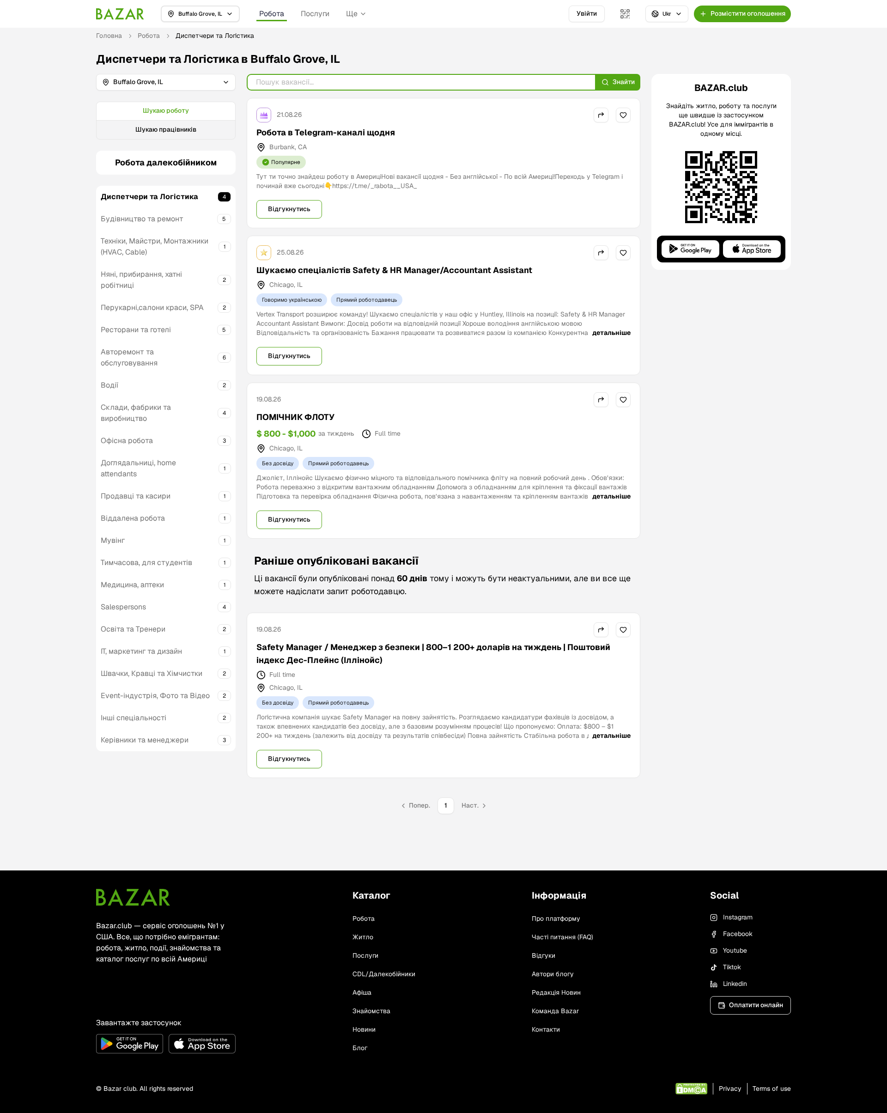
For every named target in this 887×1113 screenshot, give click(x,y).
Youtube (735, 950)
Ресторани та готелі (136, 330)
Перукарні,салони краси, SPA (152, 307)
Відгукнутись (289, 209)
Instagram (738, 917)
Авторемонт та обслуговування (129, 357)
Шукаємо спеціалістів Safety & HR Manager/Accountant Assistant (394, 270)
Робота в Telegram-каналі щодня (325, 132)
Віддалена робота (133, 518)
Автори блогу (553, 974)
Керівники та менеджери (144, 740)
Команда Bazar (555, 1011)
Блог (359, 1048)
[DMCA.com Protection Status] (691, 1089)
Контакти (546, 1029)
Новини (364, 1029)
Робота (271, 13)
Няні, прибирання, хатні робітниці (141, 279)
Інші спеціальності (133, 718)
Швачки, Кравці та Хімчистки (151, 673)
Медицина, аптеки (132, 585)
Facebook (738, 934)
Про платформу (556, 918)
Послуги (315, 13)
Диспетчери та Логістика (149, 196)
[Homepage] (120, 13)
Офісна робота (127, 440)
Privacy (730, 1088)
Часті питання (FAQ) (562, 937)
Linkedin (735, 983)
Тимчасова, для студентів (146, 562)
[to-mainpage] (133, 897)
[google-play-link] (129, 1043)
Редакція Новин (556, 992)
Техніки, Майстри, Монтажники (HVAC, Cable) (154, 246)
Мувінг (113, 540)
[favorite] (623, 115)
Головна (109, 35)
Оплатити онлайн (756, 1005)
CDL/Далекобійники (383, 974)
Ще (352, 13)
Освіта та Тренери (133, 629)
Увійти (587, 13)
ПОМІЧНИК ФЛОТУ (295, 417)
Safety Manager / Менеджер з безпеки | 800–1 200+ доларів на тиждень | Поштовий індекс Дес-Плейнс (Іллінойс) (433, 653)
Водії (109, 385)
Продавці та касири (135, 496)
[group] (166, 121)
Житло (362, 937)
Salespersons (123, 607)
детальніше (611, 332)
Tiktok (732, 967)
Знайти (624, 82)
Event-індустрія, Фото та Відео (155, 695)
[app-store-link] (202, 1043)
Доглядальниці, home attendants (138, 468)
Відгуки (543, 955)
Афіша (361, 992)
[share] (601, 115)
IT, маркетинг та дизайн (141, 651)
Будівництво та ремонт (142, 219)
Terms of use (772, 1088)
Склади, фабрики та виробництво (136, 412)
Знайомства (371, 1011)
